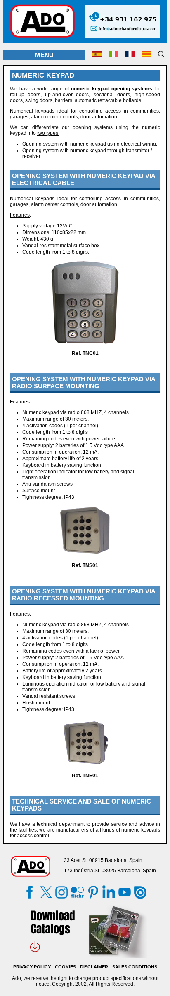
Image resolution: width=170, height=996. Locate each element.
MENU (44, 54)
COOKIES (65, 966)
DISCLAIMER (94, 966)
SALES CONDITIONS (134, 966)
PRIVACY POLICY (32, 966)
